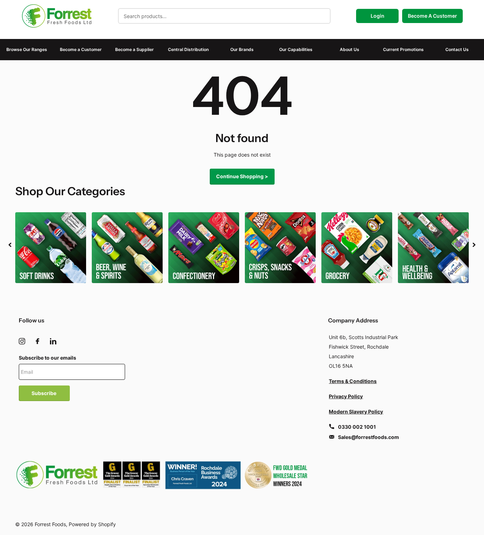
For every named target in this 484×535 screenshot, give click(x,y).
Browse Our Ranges (26, 49)
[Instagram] (22, 341)
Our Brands (242, 49)
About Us (349, 49)
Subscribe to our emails (47, 358)
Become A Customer (432, 16)
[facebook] (37, 341)
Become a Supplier (134, 49)
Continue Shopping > (242, 176)
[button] (10, 245)
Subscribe (44, 393)
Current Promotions (403, 49)
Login (377, 16)
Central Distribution (188, 49)
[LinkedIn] (53, 341)
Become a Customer (81, 49)
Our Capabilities (296, 49)
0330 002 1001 (357, 427)
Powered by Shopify (92, 524)
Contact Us (457, 49)
